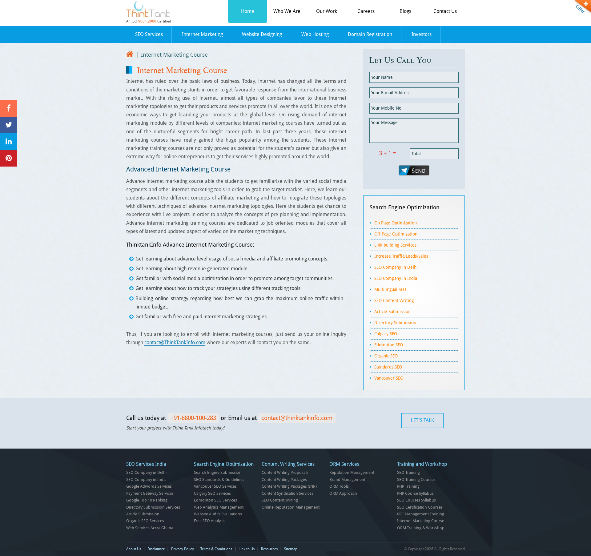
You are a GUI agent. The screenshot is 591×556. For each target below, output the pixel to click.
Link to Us (247, 549)
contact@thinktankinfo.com (296, 417)
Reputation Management (351, 472)
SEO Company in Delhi (396, 267)
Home (247, 11)
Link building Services (395, 245)
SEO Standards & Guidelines (219, 479)
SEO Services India (146, 464)
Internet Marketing (202, 34)
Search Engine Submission (218, 472)
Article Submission (392, 311)
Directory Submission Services (153, 507)
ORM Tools (339, 486)
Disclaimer (156, 549)
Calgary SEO (385, 333)
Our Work (326, 11)
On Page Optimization (395, 222)
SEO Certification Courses (420, 507)
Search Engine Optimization (405, 207)
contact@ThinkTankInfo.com (174, 342)
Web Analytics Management (218, 507)
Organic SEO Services (145, 520)
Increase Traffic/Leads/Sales (401, 256)
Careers (366, 11)
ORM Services (344, 464)
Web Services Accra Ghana (149, 528)
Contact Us (445, 11)
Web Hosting (315, 34)
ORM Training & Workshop (420, 528)
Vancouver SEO (388, 378)
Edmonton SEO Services (215, 500)
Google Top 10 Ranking (146, 500)
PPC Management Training (420, 514)
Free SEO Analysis (209, 520)
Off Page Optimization (395, 234)
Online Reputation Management (291, 507)
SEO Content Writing (394, 300)
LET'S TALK (422, 420)
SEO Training (408, 472)
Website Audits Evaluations (218, 514)
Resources (269, 549)
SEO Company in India (395, 278)
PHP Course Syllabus (415, 493)
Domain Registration (370, 34)
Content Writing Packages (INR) (289, 486)
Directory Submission (395, 322)
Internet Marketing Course (420, 520)
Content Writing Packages (284, 479)
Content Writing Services (288, 464)
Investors (422, 34)
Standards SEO (388, 367)
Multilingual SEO (390, 289)
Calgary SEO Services (212, 493)
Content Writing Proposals (285, 472)
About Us (133, 549)
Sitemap (290, 549)
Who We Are (286, 11)
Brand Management (347, 479)
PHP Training (408, 486)
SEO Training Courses (416, 479)
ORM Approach (343, 493)
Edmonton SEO (388, 344)
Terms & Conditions (216, 549)
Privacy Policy (182, 549)
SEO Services (149, 34)
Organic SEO (386, 355)
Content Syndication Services (287, 493)
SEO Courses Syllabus (416, 500)
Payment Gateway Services (150, 493)
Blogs (405, 11)
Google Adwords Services (149, 486)
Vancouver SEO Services (215, 486)
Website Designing (262, 34)
